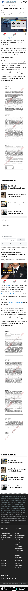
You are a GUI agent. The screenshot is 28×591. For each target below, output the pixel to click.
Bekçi (24, 498)
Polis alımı (11, 500)
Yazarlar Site (3, 563)
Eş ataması (12, 502)
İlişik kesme (3, 498)
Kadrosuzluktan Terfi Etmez (8, 294)
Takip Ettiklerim (18, 553)
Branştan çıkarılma (5, 502)
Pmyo (21, 498)
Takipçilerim (17, 555)
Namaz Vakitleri (18, 568)
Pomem (17, 498)
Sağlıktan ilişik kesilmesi (20, 500)
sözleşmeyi (11, 243)
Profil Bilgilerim (18, 546)
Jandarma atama (5, 508)
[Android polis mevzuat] (21, 589)
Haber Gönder (18, 565)
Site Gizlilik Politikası (19, 550)
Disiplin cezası (4, 496)
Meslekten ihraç (21, 496)
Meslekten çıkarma (12, 496)
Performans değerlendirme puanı (10, 38)
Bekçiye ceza (15, 506)
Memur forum (11, 504)
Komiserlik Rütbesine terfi (15, 302)
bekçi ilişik (18, 510)
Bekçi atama (21, 506)
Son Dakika (3, 565)
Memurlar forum (19, 504)
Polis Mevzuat (4, 5)
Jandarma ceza (7, 506)
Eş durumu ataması (20, 502)
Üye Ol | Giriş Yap (9, 240)
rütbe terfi (8, 285)
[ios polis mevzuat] (6, 589)
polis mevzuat (12, 512)
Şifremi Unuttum (19, 548)
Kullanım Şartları (18, 542)
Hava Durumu (18, 563)
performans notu (12, 61)
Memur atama (4, 504)
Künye (16, 544)
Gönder (21, 240)
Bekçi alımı (6, 500)
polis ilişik (13, 510)
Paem (2, 500)
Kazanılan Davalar (13, 5)
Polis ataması (7, 510)
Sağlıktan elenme (11, 498)
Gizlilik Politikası (18, 557)
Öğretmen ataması (13, 508)
